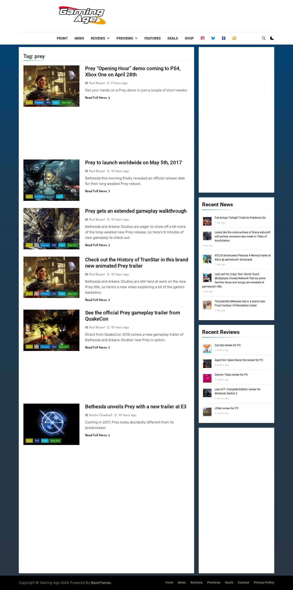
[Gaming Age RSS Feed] (234, 38)
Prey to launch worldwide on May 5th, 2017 (133, 162)
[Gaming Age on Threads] (202, 38)
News (79, 38)
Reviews (98, 38)
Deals (173, 38)
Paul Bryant (97, 83)
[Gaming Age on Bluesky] (213, 38)
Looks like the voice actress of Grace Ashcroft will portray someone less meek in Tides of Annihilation (242, 236)
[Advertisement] (191, 15)
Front (62, 38)
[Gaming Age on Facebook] (223, 38)
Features (152, 38)
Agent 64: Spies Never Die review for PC (239, 360)
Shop (189, 38)
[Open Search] (264, 38)
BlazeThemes (101, 583)
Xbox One (66, 102)
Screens (50, 196)
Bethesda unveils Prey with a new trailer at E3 (136, 406)
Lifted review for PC (227, 408)
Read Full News (96, 97)
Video (56, 102)
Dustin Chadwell (100, 415)
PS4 (48, 102)
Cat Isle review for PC (228, 345)
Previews (125, 38)
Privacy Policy (264, 583)
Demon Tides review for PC (231, 374)
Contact (243, 583)
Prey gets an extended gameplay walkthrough (136, 211)
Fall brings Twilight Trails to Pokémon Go (240, 217)
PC (36, 245)
